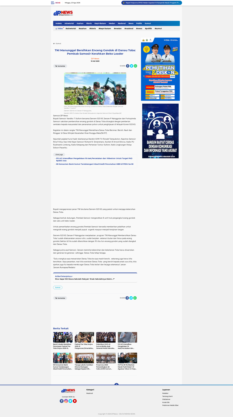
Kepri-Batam (100, 23)
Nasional (122, 23)
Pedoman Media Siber (170, 405)
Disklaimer (166, 399)
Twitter (71, 404)
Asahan (80, 23)
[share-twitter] (131, 66)
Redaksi (165, 393)
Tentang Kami (167, 396)
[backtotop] (116, 385)
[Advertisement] (95, 187)
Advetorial (69, 23)
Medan (112, 23)
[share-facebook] (127, 66)
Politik (139, 23)
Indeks (59, 23)
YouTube (76, 404)
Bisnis (89, 23)
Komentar (61, 66)
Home (57, 3)
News (131, 23)
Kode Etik (166, 402)
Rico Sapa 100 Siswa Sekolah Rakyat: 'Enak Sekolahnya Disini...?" (85, 279)
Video (60, 28)
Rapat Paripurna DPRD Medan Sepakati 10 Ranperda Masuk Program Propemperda (153, 3)
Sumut (148, 23)
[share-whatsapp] (135, 66)
